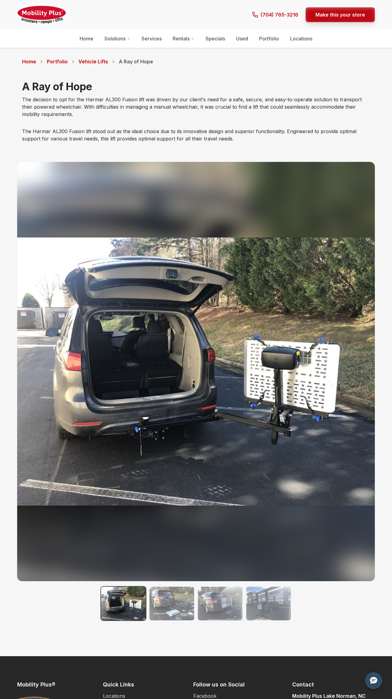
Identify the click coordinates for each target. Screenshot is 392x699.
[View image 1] (123, 603)
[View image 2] (172, 603)
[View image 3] (220, 603)
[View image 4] (269, 603)
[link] (136, 61)
